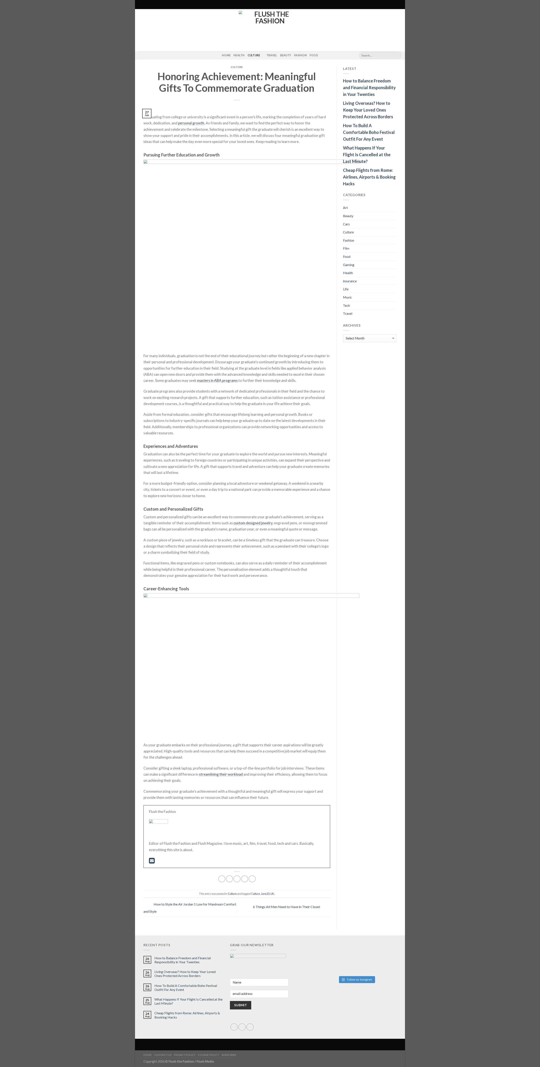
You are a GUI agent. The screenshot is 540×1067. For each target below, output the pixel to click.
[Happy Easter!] (336, 959)
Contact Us (162, 1054)
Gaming (348, 265)
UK (272, 893)
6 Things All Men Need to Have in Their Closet (287, 907)
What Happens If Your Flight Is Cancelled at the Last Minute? (366, 154)
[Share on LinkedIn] (252, 878)
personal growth (191, 123)
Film (346, 248)
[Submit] (397, 55)
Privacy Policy (185, 1054)
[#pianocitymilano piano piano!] (336, 950)
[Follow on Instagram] (141, 55)
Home (226, 55)
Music (347, 297)
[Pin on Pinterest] (244, 878)
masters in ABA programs (217, 380)
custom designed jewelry (253, 523)
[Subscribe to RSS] (146, 55)
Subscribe (229, 1054)
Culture (254, 55)
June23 (265, 893)
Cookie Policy (208, 1054)
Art (345, 208)
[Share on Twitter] (229, 878)
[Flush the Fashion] (270, 30)
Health (239, 55)
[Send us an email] (242, 1027)
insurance (350, 281)
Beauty (285, 55)
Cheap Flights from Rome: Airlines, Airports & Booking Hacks (369, 177)
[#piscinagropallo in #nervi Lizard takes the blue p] (377, 964)
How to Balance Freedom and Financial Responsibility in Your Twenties (369, 87)
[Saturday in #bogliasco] (377, 947)
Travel (271, 55)
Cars (346, 224)
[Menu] (140, 4)
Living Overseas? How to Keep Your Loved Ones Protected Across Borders (368, 110)
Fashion (300, 55)
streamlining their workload (221, 774)
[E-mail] (152, 862)
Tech (346, 305)
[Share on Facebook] (221, 878)
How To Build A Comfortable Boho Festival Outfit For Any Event (369, 132)
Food (314, 55)
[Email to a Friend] (237, 878)
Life (345, 289)
